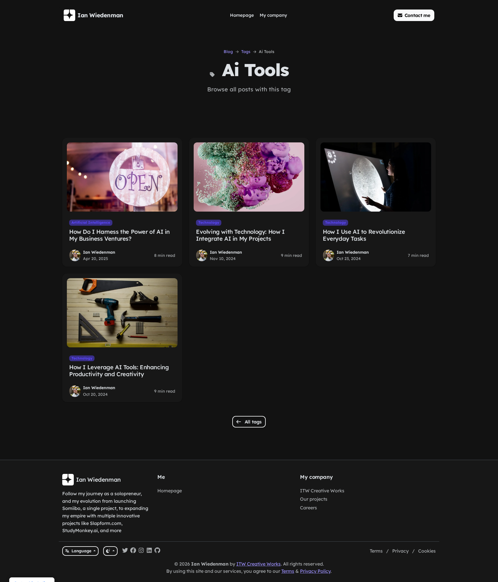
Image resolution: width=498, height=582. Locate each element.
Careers (308, 508)
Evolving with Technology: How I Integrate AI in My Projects (240, 235)
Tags (245, 51)
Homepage (169, 491)
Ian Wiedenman (99, 252)
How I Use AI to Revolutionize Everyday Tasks (364, 235)
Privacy (400, 551)
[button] (414, 15)
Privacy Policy (315, 571)
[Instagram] (141, 551)
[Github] (157, 551)
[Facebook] (133, 551)
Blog (228, 51)
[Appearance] (110, 551)
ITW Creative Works (322, 491)
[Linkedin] (149, 551)
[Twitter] (125, 551)
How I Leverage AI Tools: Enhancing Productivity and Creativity (119, 370)
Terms (376, 551)
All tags (252, 422)
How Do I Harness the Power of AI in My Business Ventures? (119, 235)
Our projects (313, 499)
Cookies (427, 551)
